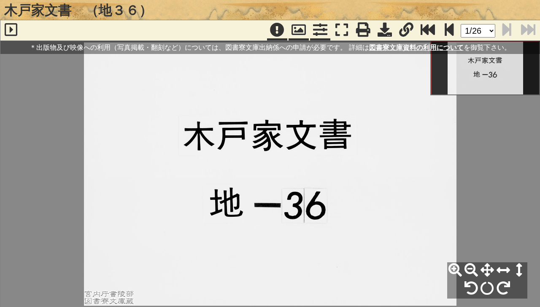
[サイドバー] (11, 30)
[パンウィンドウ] (299, 30)
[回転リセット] (487, 288)
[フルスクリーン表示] (342, 30)
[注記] (277, 30)
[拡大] (455, 270)
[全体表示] (487, 270)
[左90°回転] (471, 288)
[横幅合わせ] (503, 270)
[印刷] (363, 30)
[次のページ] (449, 30)
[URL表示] (406, 30)
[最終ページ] (428, 30)
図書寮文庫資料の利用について (416, 47)
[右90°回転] (503, 288)
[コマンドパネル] (320, 30)
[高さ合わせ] (519, 270)
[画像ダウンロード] (385, 30)
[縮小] (471, 270)
